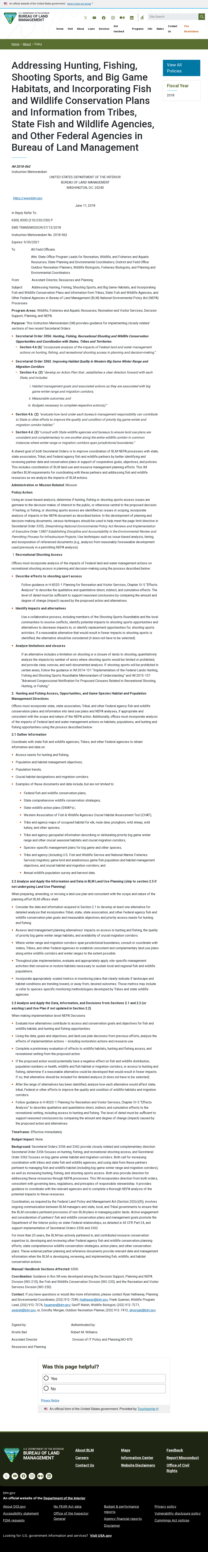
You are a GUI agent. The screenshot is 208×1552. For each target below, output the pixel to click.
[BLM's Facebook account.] (103, 17)
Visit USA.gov (101, 1535)
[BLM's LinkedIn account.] (131, 17)
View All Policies (174, 67)
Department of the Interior (64, 1498)
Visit (70, 28)
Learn (91, 28)
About (80, 28)
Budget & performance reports (121, 1509)
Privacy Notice (50, 1400)
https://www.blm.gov (27, 198)
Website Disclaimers (138, 1465)
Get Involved (119, 29)
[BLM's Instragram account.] (113, 17)
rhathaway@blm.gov (94, 1300)
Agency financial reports (123, 1519)
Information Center (137, 1458)
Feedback (175, 1450)
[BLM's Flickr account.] (122, 14)
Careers (82, 1458)
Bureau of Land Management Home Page (27, 18)
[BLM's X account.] (85, 14)
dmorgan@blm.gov (142, 1310)
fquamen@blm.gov (57, 1305)
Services (104, 28)
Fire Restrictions (191, 29)
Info (150, 28)
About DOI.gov (14, 1506)
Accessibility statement (21, 1513)
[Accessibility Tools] (142, 17)
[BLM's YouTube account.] (94, 17)
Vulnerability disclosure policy (178, 1513)
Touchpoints (146, 1408)
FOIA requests (14, 1520)
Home (60, 28)
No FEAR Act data (67, 1506)
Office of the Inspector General (71, 1516)
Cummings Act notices (172, 1520)
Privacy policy (165, 1506)
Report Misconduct (183, 1458)
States (160, 28)
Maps (125, 1450)
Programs (138, 28)
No (53, 1388)
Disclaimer (112, 1526)
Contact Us (172, 29)
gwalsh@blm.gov (24, 1310)
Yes (54, 1378)
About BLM (84, 1450)
